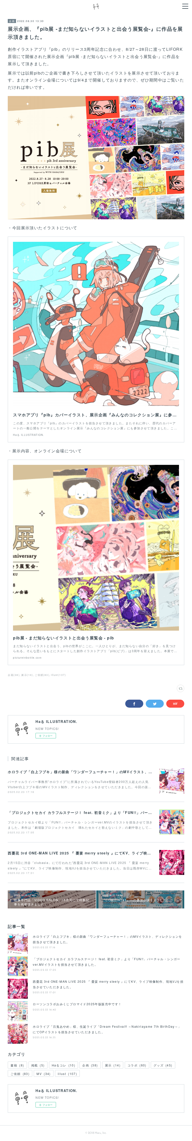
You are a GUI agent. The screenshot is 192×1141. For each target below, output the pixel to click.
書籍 (17, 1065)
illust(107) (58, 675)
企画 (12, 21)
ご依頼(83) (42, 675)
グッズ (163, 1065)
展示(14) (27, 675)
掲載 (38, 1065)
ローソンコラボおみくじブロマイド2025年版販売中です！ (77, 1004)
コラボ (137, 1065)
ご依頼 (20, 1073)
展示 (112, 1065)
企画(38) (13, 675)
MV (43, 1073)
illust (67, 1073)
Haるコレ (64, 1065)
